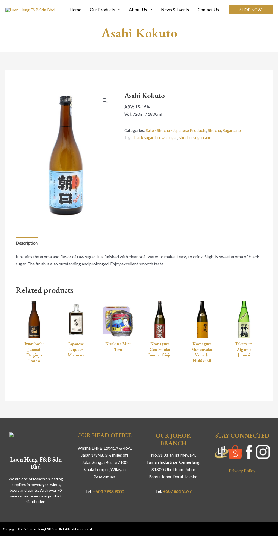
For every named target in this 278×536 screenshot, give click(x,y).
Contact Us (208, 9)
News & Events (175, 9)
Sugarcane (232, 130)
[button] (251, 9)
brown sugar (166, 137)
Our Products (102, 9)
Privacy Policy (242, 470)
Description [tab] (27, 242)
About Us (138, 9)
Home (75, 9)
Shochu (214, 130)
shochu (185, 137)
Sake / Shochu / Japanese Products (176, 130)
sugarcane (202, 137)
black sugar (144, 137)
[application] (118, 9)
